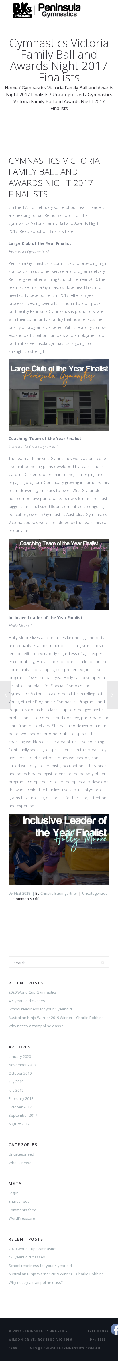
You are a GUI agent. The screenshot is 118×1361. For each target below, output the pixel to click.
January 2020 (20, 1056)
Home (11, 88)
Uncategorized (68, 94)
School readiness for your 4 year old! (41, 1009)
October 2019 (20, 1073)
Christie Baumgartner (58, 893)
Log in (14, 1193)
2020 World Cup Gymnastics (33, 992)
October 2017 (20, 1107)
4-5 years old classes (27, 1000)
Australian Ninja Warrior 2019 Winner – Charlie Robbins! (57, 1017)
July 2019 (16, 1081)
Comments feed (22, 1209)
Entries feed (19, 1201)
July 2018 (16, 1090)
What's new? (20, 1162)
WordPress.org (22, 1218)
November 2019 (22, 1064)
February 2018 (21, 1098)
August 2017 (19, 1123)
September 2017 (23, 1115)
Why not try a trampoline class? (36, 1025)
